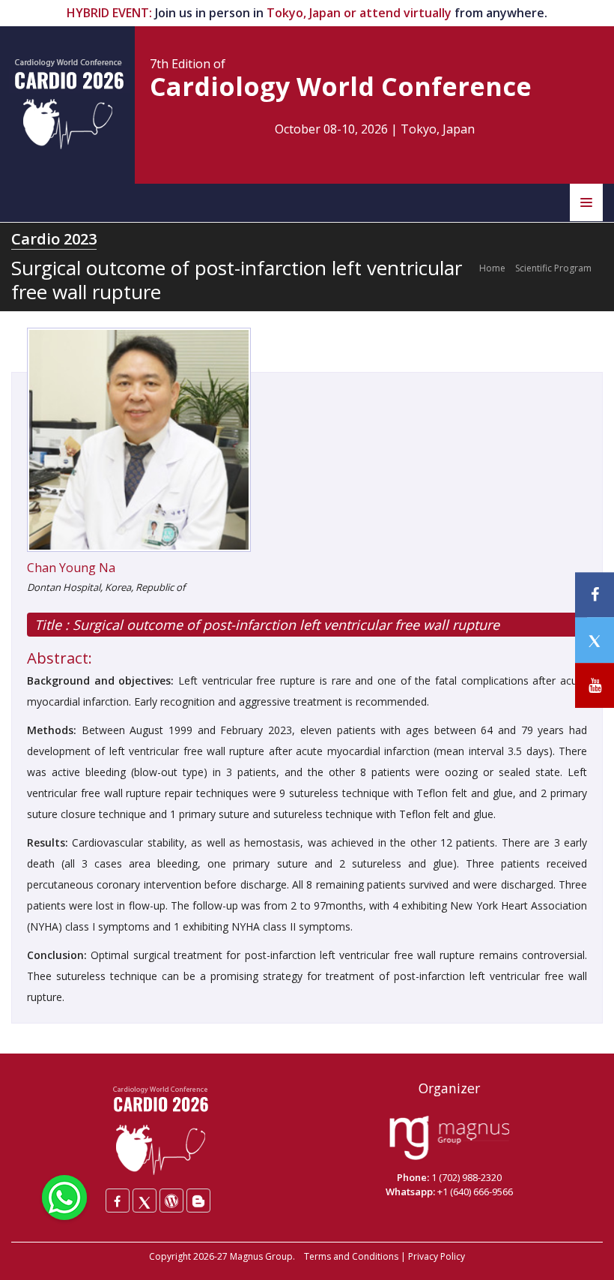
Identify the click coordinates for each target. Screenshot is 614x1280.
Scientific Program (553, 268)
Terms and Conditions (351, 1256)
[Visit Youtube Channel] (594, 686)
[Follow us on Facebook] (594, 595)
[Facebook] (118, 1201)
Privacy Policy (436, 1256)
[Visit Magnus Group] (449, 1139)
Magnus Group (261, 1256)
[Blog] (198, 1201)
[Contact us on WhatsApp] (64, 1196)
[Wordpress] (171, 1201)
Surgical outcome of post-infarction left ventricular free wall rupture (284, 625)
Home (492, 268)
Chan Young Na (71, 567)
